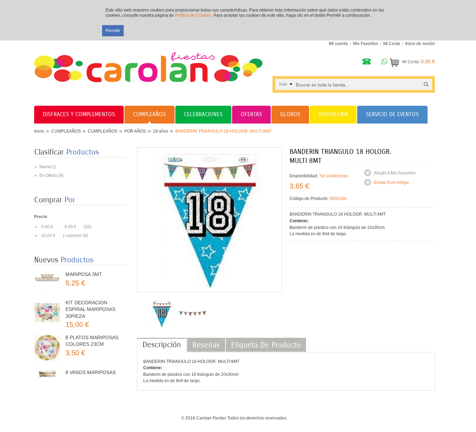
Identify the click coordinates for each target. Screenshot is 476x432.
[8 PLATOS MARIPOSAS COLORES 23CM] (47, 337)
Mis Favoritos (365, 43)
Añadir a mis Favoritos (395, 173)
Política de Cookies (193, 15)
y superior (61, 235)
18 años (160, 131)
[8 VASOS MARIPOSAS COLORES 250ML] (47, 372)
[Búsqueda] (426, 84)
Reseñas (206, 345)
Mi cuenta (338, 43)
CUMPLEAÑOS (66, 131)
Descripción (162, 344)
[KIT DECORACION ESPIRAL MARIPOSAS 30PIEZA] (47, 302)
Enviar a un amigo (391, 182)
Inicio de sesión (420, 43)
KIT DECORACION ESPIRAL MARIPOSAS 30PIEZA (90, 298)
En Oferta (48, 175)
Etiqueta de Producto (266, 345)
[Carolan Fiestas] (148, 61)
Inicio (39, 131)
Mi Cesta (391, 43)
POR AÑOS (135, 131)
